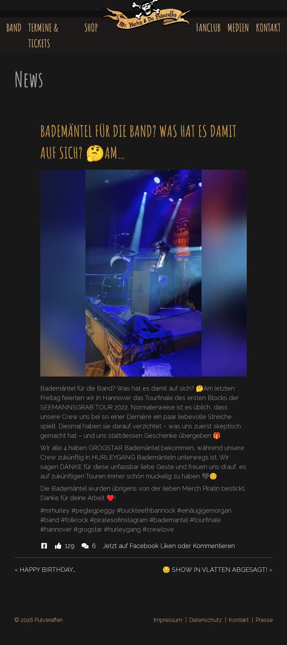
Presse (264, 620)
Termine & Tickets (43, 35)
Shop (91, 27)
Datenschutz (205, 620)
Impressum (168, 620)
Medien (238, 27)
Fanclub (208, 27)
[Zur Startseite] (147, 19)
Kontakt (268, 27)
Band (13, 27)
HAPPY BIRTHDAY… (47, 569)
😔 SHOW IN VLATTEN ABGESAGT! (214, 569)
